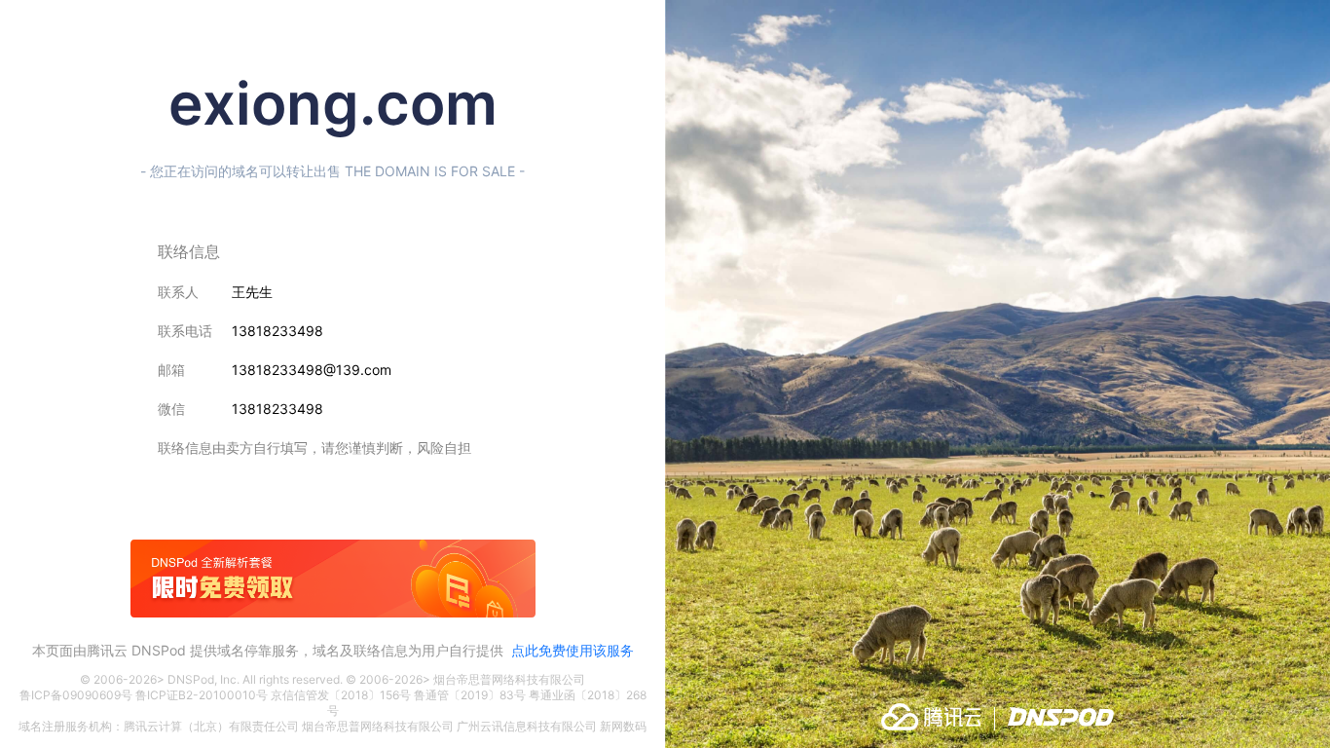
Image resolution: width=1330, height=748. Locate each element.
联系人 (178, 291)
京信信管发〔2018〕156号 (341, 695)
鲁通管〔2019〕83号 (470, 695)
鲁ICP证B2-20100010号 (201, 695)
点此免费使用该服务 (572, 650)
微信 (171, 408)
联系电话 (185, 330)
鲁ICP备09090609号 (75, 695)
